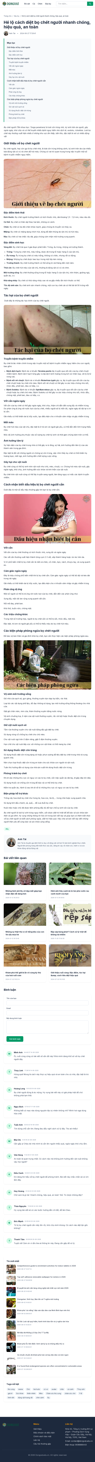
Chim (40, 4)
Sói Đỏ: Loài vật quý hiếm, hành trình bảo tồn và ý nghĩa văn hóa (43, 1321)
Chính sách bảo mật (42, 1436)
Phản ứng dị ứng (15, 92)
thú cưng (11, 1389)
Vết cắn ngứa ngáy (16, 66)
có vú (46, 1389)
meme (20, 1389)
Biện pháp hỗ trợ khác (17, 118)
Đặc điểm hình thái (16, 51)
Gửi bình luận (15, 1039)
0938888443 (81, 1445)
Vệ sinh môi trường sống (18, 103)
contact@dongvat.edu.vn (82, 1441)
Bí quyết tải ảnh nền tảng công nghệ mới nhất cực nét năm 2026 (42, 1288)
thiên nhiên (31, 1393)
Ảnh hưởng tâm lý (15, 73)
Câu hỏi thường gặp (42, 1444)
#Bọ (7, 829)
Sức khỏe (19, 1393)
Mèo (41, 1393)
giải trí (10, 1393)
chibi (62, 1389)
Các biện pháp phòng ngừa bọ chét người (25, 99)
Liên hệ (36, 1440)
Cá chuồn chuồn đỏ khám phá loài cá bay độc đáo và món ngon (42, 1355)
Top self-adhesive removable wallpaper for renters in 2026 (41, 1277)
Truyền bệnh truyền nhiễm (18, 62)
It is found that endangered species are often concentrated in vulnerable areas (49, 1366)
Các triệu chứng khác (17, 96)
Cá (34, 4)
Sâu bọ (48, 4)
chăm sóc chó (70, 1393)
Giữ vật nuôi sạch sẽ (16, 107)
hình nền (11, 1398)
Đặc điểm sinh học (16, 55)
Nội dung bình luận (14, 1018)
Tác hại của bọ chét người (18, 58)
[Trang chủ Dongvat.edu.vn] (10, 3)
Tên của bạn (11, 998)
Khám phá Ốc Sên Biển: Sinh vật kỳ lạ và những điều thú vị (40, 1344)
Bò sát (27, 4)
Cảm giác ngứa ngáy (17, 88)
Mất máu (12, 70)
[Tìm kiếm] (90, 4)
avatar (54, 1389)
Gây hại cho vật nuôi (16, 77)
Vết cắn (12, 84)
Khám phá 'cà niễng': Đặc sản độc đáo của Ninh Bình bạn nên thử (43, 1310)
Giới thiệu (37, 1429)
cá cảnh (70, 1389)
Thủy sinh (81, 1389)
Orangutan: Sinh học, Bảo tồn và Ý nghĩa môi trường (38, 1299)
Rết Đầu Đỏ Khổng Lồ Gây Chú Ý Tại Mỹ (33, 1333)
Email (8, 1008)
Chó (28, 1389)
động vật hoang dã (25, 1398)
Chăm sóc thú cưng (53, 1393)
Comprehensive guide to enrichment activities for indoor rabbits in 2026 (46, 1266)
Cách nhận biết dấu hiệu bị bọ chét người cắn (26, 81)
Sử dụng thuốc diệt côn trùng (20, 110)
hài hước (36, 1389)
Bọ (48, 1398)
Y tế (80, 1393)
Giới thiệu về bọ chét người (18, 47)
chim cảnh (40, 1398)
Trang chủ (7, 16)
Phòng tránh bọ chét (16, 114)
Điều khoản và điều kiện (44, 1432)
